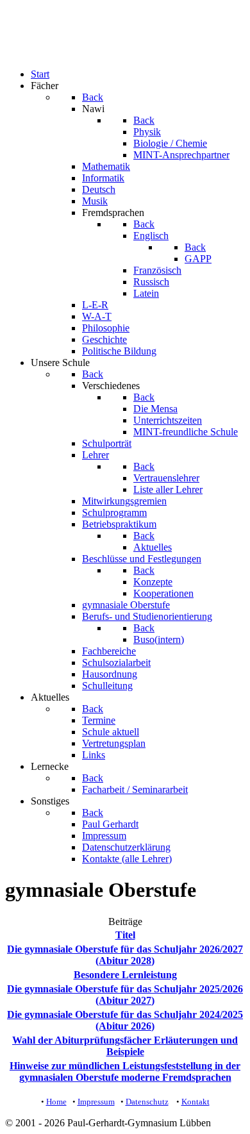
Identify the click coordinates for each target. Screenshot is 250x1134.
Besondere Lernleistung (125, 974)
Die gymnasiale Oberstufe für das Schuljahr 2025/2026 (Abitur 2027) (125, 994)
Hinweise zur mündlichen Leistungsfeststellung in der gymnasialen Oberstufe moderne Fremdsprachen (125, 1071)
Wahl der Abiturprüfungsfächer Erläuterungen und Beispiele (125, 1046)
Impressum (96, 1101)
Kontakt (195, 1101)
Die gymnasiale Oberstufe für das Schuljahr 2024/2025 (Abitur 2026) (125, 1020)
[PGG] (30, 52)
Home (56, 1101)
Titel (125, 935)
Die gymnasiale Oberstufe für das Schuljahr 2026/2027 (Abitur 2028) (125, 955)
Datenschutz (147, 1101)
